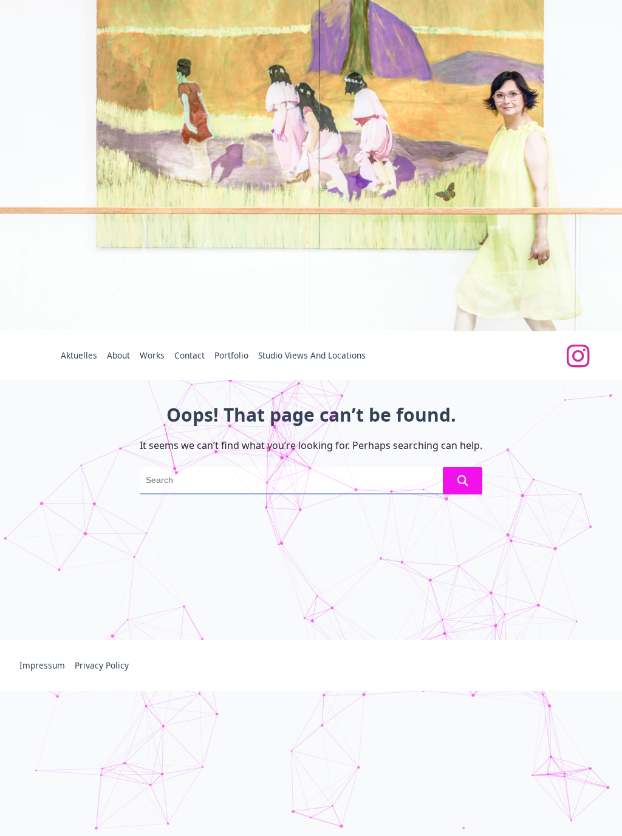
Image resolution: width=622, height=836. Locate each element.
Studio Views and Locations (312, 355)
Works (152, 355)
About (118, 355)
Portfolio (231, 355)
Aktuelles (79, 355)
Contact (189, 355)
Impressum (42, 665)
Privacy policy (102, 665)
